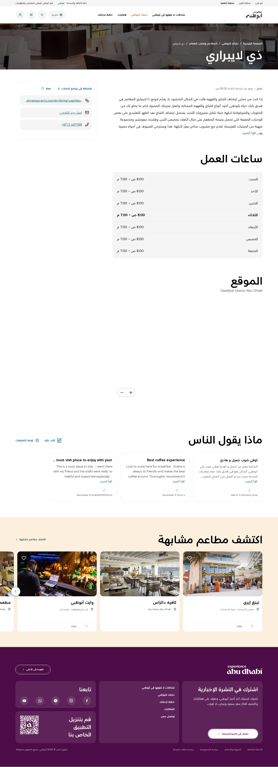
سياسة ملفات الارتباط (183, 749)
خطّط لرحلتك (167, 701)
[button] (42, 88)
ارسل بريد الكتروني (70, 112)
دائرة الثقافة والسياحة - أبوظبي (72, 3)
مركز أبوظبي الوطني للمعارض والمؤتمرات (34, 3)
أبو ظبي (259, 3)
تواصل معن (168, 716)
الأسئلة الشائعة (255, 749)
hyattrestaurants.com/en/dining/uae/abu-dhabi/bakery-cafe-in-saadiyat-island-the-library (52, 101)
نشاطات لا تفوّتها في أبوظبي (158, 687)
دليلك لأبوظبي (166, 694)
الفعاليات (169, 709)
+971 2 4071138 (72, 125)
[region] (188, 351)
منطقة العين (245, 3)
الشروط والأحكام (233, 749)
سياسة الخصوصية (209, 749)
